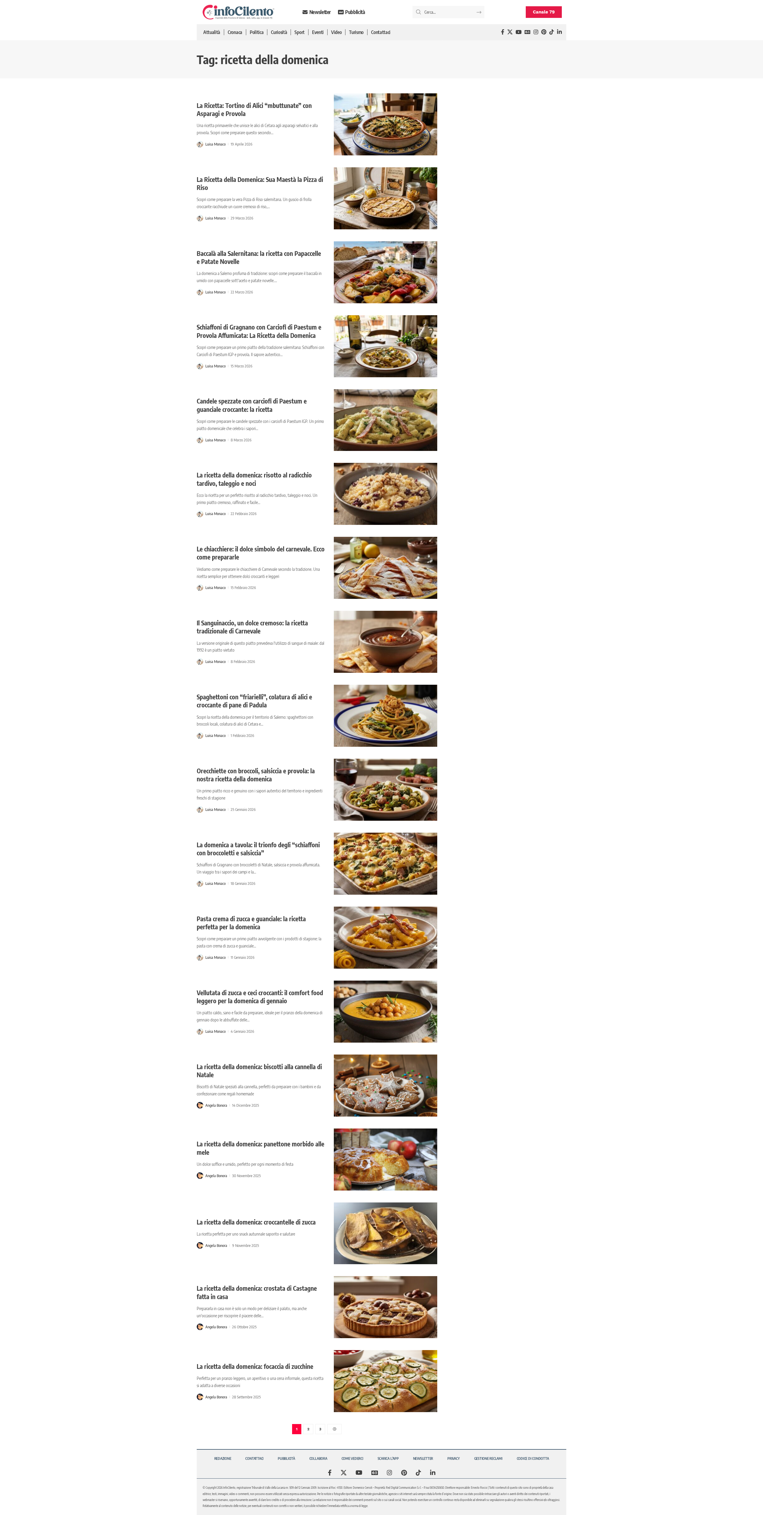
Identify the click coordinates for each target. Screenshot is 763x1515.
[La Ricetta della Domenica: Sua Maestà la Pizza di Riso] (385, 198)
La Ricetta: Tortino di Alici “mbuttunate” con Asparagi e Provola (254, 109)
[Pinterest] (544, 32)
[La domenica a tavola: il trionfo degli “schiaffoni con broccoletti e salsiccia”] (385, 864)
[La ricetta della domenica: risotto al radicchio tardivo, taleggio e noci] (385, 494)
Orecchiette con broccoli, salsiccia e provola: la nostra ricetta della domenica (256, 775)
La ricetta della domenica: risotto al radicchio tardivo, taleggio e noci (254, 479)
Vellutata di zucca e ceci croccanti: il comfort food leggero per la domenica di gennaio (260, 997)
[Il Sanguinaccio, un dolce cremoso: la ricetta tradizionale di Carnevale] (385, 642)
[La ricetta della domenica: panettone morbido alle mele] (385, 1159)
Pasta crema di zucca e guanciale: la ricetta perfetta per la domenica (251, 923)
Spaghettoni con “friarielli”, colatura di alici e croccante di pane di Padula (254, 701)
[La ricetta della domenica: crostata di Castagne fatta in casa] (385, 1307)
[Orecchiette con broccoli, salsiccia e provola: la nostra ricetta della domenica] (385, 790)
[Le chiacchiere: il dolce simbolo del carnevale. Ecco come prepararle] (385, 568)
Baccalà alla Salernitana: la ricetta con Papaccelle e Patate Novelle (259, 257)
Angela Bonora (216, 1105)
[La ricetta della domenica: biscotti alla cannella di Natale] (385, 1086)
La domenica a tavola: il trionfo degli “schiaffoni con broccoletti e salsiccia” (258, 849)
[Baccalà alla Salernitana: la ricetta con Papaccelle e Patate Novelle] (385, 272)
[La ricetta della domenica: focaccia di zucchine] (385, 1381)
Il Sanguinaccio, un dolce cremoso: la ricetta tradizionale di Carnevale (252, 627)
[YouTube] (518, 32)
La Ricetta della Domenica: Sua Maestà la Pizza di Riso (260, 183)
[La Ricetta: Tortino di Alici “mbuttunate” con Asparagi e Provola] (385, 124)
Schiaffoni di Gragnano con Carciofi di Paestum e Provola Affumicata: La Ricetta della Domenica (259, 331)
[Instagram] (536, 32)
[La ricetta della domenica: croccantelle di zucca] (385, 1233)
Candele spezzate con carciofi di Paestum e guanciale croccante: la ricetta (252, 405)
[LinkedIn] (559, 32)
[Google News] (527, 32)
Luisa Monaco (215, 144)
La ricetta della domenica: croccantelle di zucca (256, 1222)
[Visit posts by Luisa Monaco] (200, 144)
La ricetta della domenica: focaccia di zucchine (255, 1366)
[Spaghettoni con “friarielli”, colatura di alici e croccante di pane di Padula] (385, 716)
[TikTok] (552, 32)
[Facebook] (503, 32)
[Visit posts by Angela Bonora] (200, 1105)
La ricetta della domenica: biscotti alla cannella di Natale (259, 1071)
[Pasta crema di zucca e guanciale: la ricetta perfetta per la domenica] (385, 938)
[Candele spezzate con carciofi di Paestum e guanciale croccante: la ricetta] (385, 420)
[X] (510, 32)
